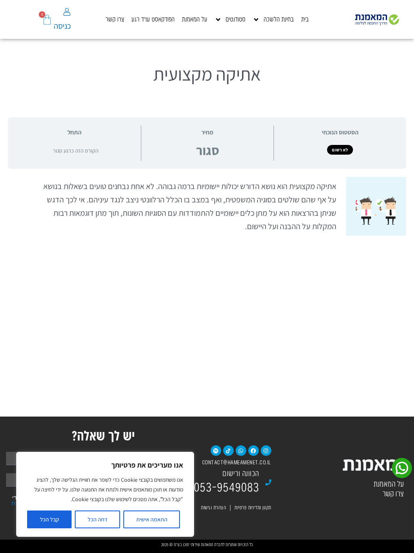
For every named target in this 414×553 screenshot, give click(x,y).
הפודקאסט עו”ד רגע (153, 19)
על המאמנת (194, 19)
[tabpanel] (207, 206)
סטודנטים (235, 19)
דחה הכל (98, 519)
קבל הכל (49, 519)
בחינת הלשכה (279, 19)
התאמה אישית (151, 519)
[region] (105, 494)
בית (305, 19)
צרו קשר (115, 19)
